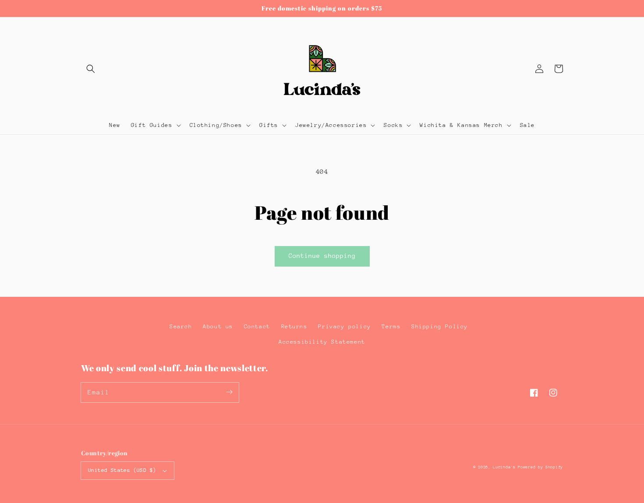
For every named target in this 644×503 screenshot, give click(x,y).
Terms (391, 326)
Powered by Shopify (540, 466)
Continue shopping (322, 255)
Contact (257, 326)
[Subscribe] (229, 392)
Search (181, 326)
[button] (90, 68)
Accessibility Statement (322, 341)
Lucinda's (505, 466)
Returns (294, 326)
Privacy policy (344, 326)
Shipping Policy (439, 326)
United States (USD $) (122, 470)
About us (218, 326)
